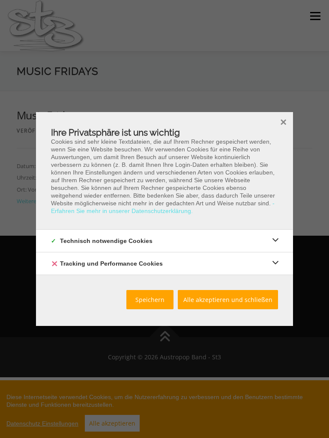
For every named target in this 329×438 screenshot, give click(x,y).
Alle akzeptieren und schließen (227, 300)
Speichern (149, 300)
